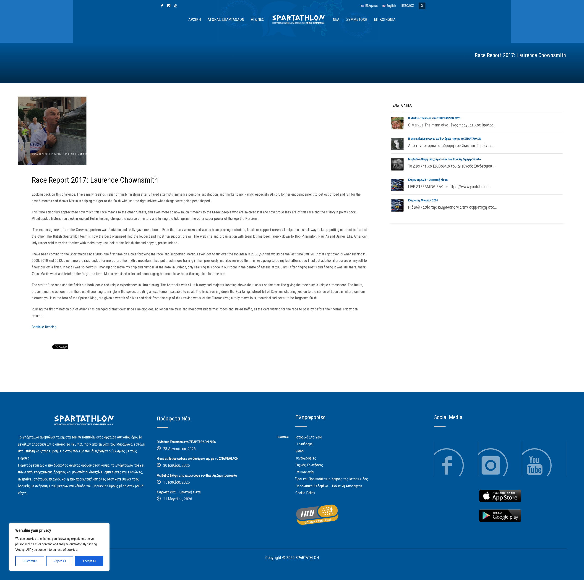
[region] (59, 547)
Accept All (89, 561)
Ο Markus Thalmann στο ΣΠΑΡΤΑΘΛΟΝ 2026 (434, 118)
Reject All (60, 561)
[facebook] (162, 5)
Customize (30, 561)
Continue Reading (44, 327)
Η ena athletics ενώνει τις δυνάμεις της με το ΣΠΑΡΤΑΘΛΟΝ (444, 138)
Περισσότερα (283, 437)
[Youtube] (175, 5)
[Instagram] (168, 5)
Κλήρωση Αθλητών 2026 (423, 200)
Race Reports (87, 154)
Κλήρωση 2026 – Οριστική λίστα (428, 179)
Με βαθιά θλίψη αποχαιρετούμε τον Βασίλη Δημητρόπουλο (444, 159)
